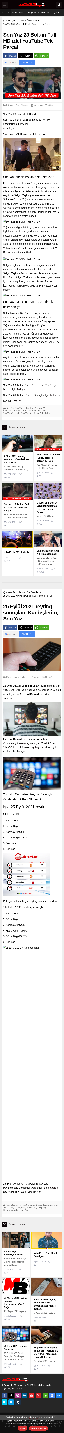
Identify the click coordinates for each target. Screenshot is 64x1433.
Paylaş (12, 56)
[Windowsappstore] (11, 1402)
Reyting (21, 592)
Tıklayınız (22, 389)
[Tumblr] (18, 1402)
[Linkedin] (24, 1395)
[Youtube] (31, 1395)
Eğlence (22, 20)
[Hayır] (60, 1423)
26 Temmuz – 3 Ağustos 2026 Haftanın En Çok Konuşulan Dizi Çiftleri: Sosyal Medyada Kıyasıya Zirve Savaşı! (38, 12)
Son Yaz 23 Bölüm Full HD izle (17, 411)
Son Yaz (10, 408)
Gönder (44, 56)
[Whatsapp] (45, 1395)
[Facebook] (4, 1395)
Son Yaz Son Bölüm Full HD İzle (35, 413)
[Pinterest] (38, 1395)
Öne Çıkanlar (33, 20)
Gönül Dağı (8, 1207)
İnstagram (53, 1187)
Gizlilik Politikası (38, 1428)
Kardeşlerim (19, 1207)
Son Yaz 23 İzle (39, 411)
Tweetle (28, 56)
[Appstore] (59, 1395)
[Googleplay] (4, 1402)
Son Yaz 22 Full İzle (24, 408)
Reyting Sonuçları (11, 1210)
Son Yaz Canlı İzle (11, 413)
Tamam (22, 1428)
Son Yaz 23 (40, 408)
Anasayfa (10, 20)
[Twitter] (11, 1395)
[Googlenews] (52, 1395)
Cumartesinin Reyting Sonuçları (20, 1205)
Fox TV (17, 400)
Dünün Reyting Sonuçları (47, 1205)
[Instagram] (18, 1395)
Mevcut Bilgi (32, 1207)
